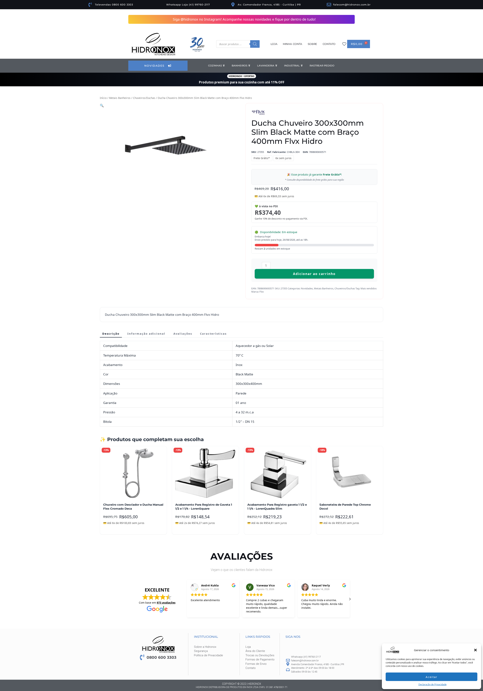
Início (103, 98)
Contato (329, 44)
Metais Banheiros (120, 98)
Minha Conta (292, 44)
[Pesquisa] (255, 44)
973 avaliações (166, 602)
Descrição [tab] (110, 333)
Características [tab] (213, 333)
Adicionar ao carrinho (314, 274)
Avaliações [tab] (182, 333)
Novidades (307, 288)
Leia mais (112, 529)
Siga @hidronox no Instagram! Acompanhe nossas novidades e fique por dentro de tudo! (244, 19)
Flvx (261, 291)
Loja (274, 44)
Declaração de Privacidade (432, 684)
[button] (475, 650)
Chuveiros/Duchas (144, 98)
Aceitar (431, 677)
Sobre (312, 44)
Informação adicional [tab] (146, 333)
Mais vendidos (369, 288)
